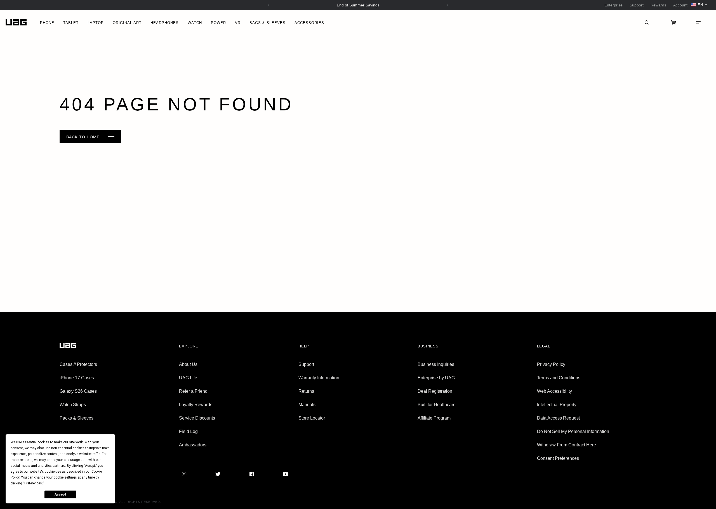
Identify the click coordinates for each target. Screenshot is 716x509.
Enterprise (613, 5)
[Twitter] (218, 474)
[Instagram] (184, 474)
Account (680, 5)
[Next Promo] (447, 5)
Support (637, 5)
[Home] (16, 22)
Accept (60, 494)
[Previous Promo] (269, 5)
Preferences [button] (33, 483)
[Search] (646, 22)
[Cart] (673, 22)
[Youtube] (286, 474)
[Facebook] (252, 474)
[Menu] (698, 22)
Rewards (658, 5)
